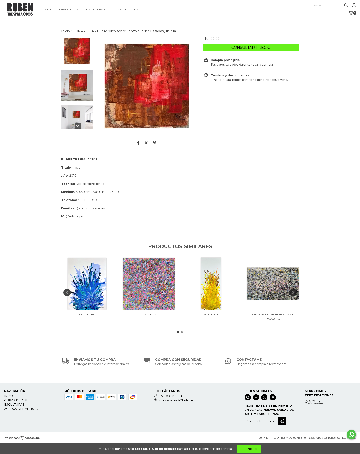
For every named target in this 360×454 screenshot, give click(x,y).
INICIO (48, 9)
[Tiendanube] (22, 439)
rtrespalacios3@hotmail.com (180, 400)
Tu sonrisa (149, 314)
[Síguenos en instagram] (248, 397)
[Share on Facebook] (138, 143)
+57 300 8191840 (172, 396)
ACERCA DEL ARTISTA (126, 9)
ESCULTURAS (95, 9)
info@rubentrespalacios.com (92, 208)
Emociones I (87, 314)
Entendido (249, 448)
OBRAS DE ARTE (69, 9)
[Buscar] (346, 5)
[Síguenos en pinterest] (273, 397)
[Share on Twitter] (146, 143)
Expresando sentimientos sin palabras (273, 316)
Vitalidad (211, 314)
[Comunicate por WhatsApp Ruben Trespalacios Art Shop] (351, 434)
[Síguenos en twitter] (264, 397)
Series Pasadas (152, 31)
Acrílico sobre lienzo (120, 31)
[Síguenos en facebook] (256, 397)
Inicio (65, 31)
